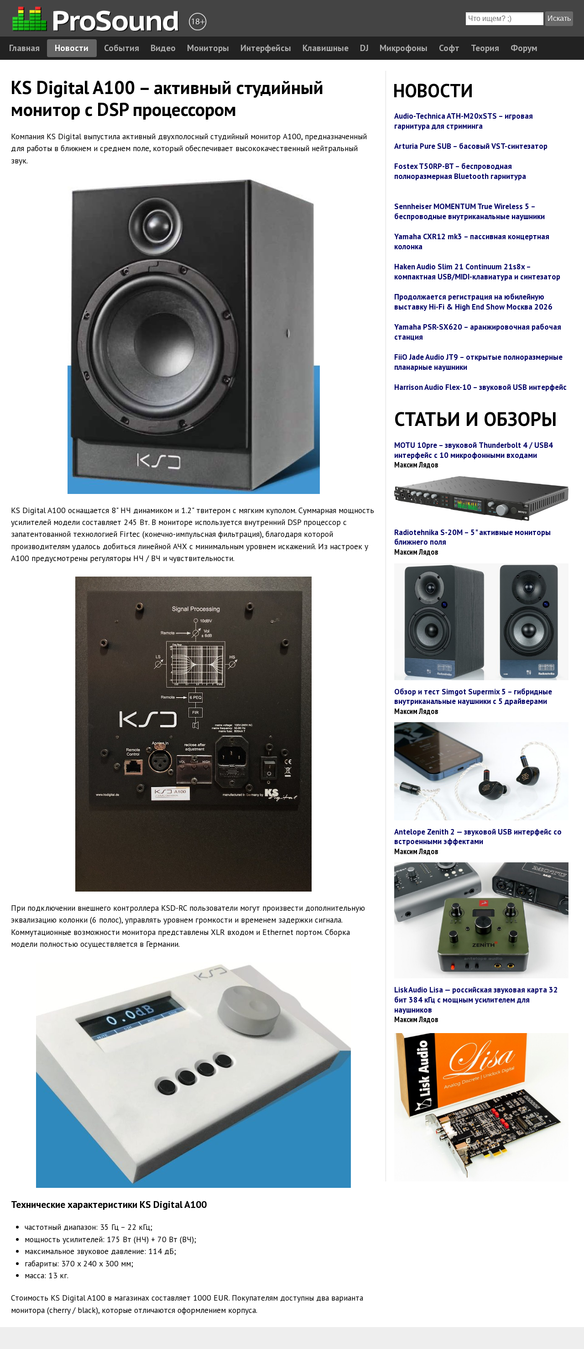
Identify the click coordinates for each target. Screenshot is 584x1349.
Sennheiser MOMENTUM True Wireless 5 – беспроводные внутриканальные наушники (469, 211)
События (121, 47)
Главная (24, 47)
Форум (524, 47)
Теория (485, 47)
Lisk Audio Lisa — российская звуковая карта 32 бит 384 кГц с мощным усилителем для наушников (476, 999)
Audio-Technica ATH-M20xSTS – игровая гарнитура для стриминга (463, 121)
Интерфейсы (265, 47)
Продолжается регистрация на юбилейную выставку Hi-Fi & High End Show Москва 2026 (473, 302)
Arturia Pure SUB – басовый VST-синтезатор (471, 146)
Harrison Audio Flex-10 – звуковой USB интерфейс (480, 387)
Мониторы (208, 47)
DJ (364, 47)
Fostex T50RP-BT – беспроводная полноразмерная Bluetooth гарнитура (460, 171)
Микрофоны (404, 47)
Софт (449, 47)
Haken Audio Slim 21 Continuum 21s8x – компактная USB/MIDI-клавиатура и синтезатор (477, 272)
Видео (163, 47)
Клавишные (325, 47)
